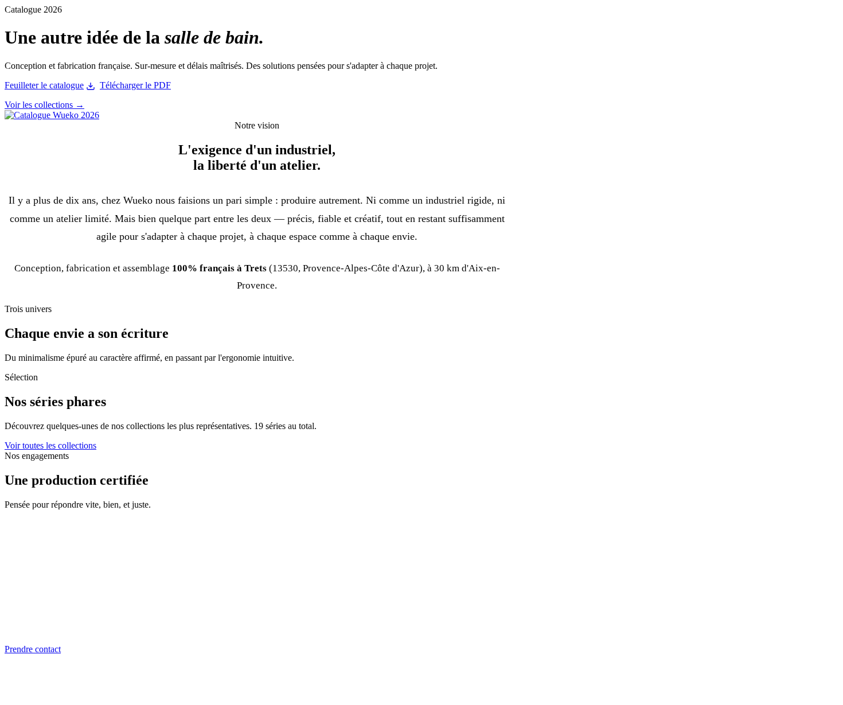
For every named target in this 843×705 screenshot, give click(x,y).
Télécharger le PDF (135, 85)
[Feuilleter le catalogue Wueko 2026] (52, 115)
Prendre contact (33, 649)
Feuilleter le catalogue (44, 85)
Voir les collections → (44, 105)
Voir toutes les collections (50, 445)
